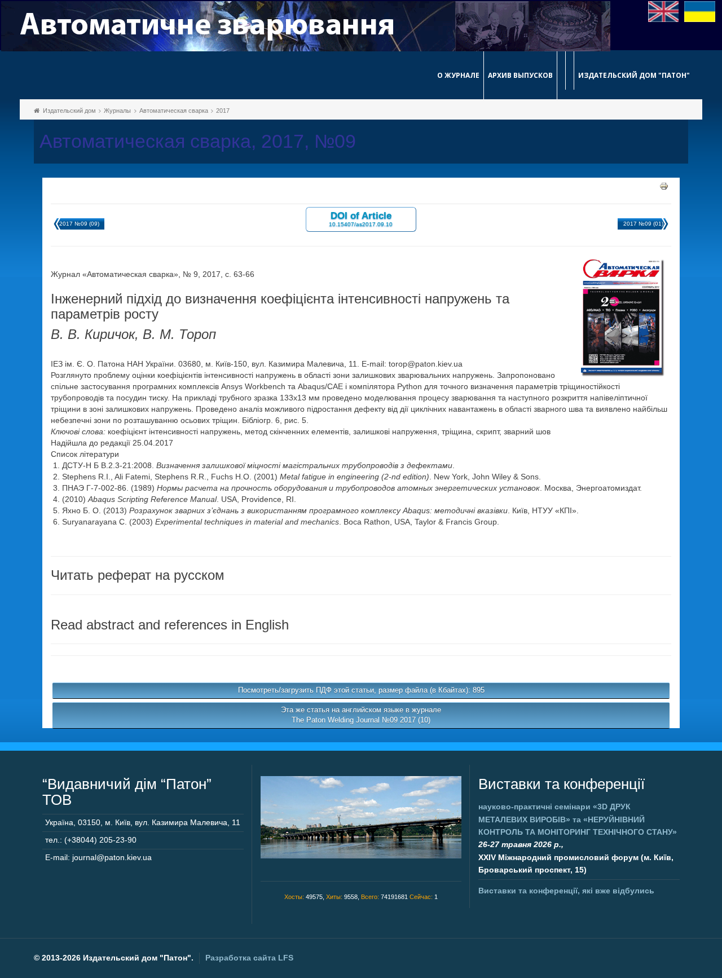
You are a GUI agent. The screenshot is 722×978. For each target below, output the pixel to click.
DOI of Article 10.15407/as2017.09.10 (361, 218)
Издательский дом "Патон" (634, 75)
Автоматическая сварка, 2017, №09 (197, 141)
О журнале (458, 75)
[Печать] (663, 185)
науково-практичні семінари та (577, 819)
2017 (223, 110)
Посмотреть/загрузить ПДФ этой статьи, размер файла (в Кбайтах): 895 (361, 690)
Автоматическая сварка (173, 110)
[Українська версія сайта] (699, 10)
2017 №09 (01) (643, 224)
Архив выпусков (520, 75)
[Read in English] (663, 10)
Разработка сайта (249, 957)
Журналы (117, 110)
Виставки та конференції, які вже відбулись (566, 890)
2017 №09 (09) (79, 224)
